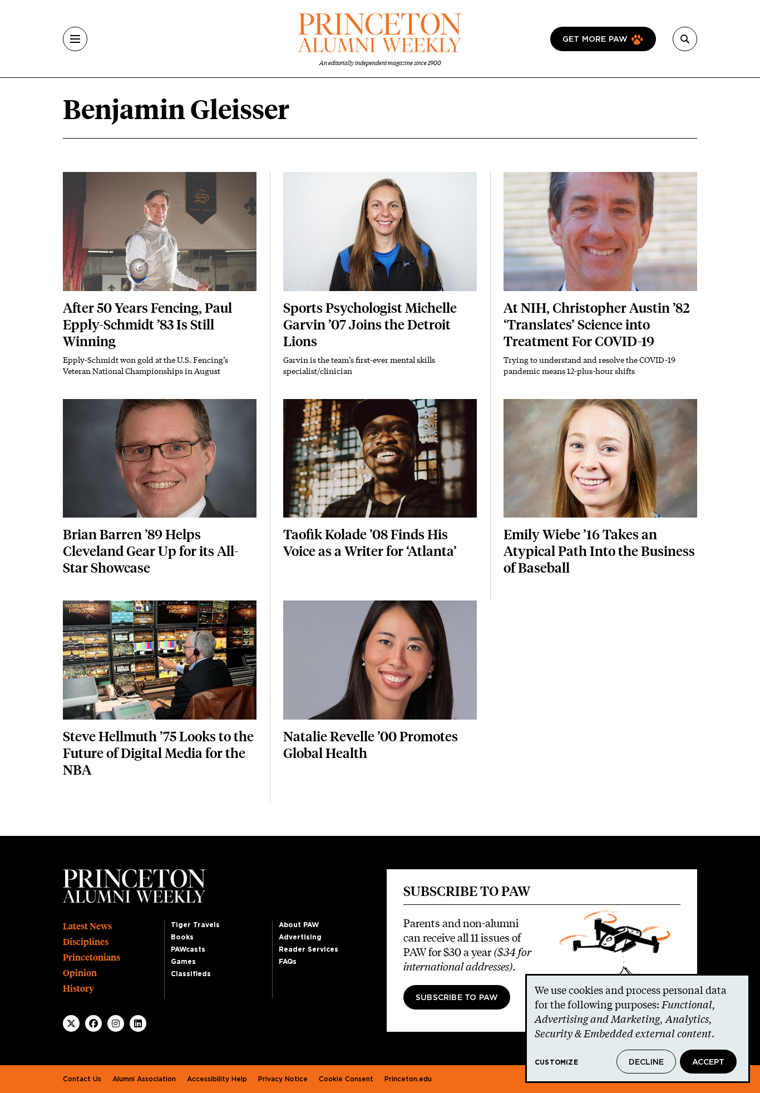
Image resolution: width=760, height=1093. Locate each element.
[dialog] (637, 1028)
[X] (71, 1023)
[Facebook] (93, 1023)
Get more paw (595, 39)
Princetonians (91, 957)
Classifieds (191, 974)
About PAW (299, 925)
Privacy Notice (283, 1079)
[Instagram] (116, 1023)
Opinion (80, 973)
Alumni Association (144, 1079)
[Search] (685, 39)
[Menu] (75, 39)
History (78, 988)
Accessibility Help (217, 1079)
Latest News (87, 926)
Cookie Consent (346, 1079)
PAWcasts (188, 949)
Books (182, 937)
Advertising (300, 937)
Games (183, 961)
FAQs (288, 961)
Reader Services (308, 949)
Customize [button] (556, 1062)
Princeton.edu (408, 1079)
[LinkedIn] (138, 1023)
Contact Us (82, 1079)
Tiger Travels (195, 925)
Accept (708, 1062)
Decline (646, 1062)
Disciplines (85, 942)
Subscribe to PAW (457, 998)
